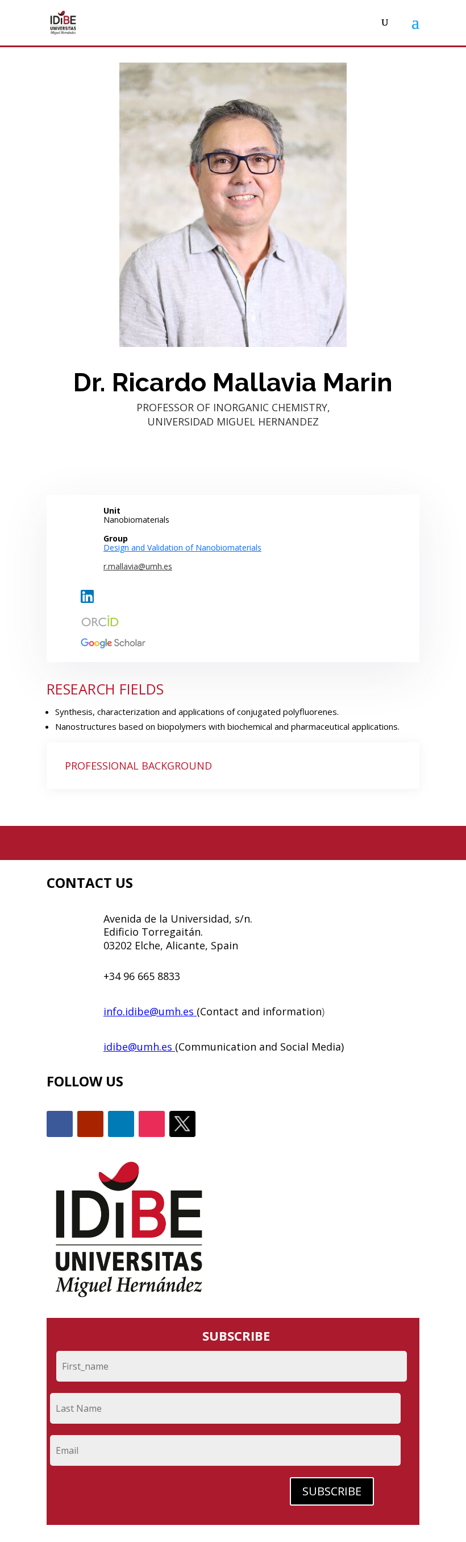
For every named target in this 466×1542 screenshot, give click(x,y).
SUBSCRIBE (331, 1491)
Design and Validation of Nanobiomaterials (182, 547)
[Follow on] (182, 1124)
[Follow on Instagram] (152, 1124)
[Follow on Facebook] (60, 1124)
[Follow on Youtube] (90, 1124)
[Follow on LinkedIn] (121, 1124)
